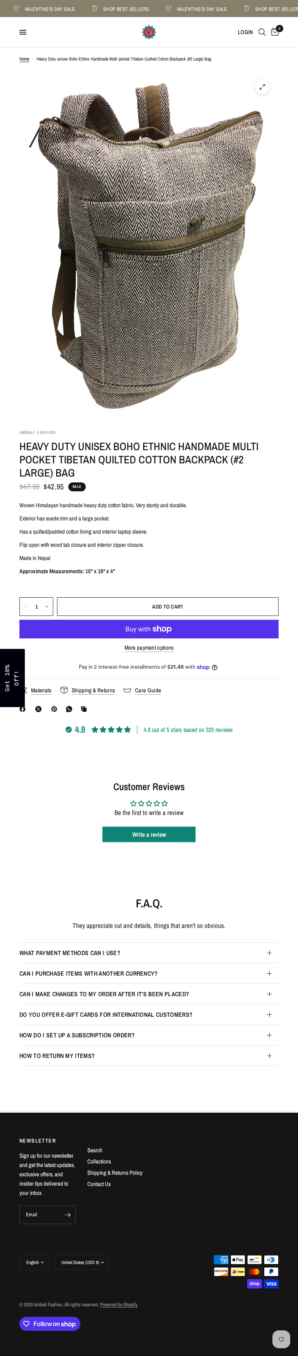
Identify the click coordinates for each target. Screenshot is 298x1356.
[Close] (250, 617)
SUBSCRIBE (203, 698)
